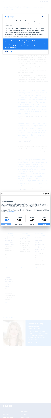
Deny (6, 224)
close (46, 16)
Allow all (44, 224)
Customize (32, 224)
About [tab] (42, 197)
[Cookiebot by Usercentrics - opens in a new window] (44, 194)
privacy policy (11, 211)
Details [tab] (25, 197)
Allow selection (18, 224)
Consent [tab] (9, 197)
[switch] (19, 220)
